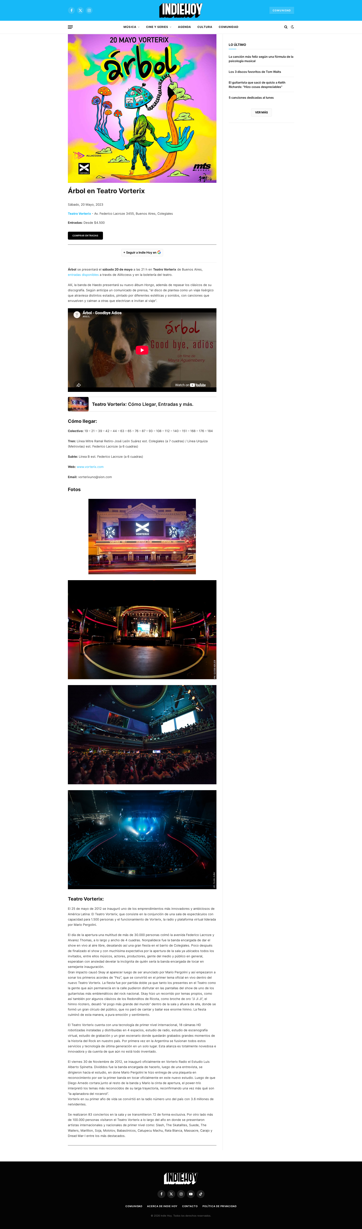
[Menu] (70, 27)
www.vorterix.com (90, 467)
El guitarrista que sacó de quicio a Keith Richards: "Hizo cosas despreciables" (257, 85)
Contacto (190, 1206)
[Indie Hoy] (181, 10)
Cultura (204, 27)
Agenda (184, 27)
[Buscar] (286, 27)
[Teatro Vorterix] (78, 404)
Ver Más (261, 112)
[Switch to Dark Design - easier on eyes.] (292, 27)
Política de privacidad (219, 1206)
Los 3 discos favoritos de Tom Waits (255, 72)
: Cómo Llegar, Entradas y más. (142, 404)
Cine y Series (157, 27)
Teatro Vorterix (79, 213)
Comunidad (282, 10)
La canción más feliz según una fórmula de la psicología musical (261, 59)
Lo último (237, 45)
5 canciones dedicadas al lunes (251, 97)
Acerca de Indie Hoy (162, 1206)
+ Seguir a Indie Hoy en (140, 252)
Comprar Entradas (85, 235)
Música (129, 27)
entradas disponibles (83, 275)
